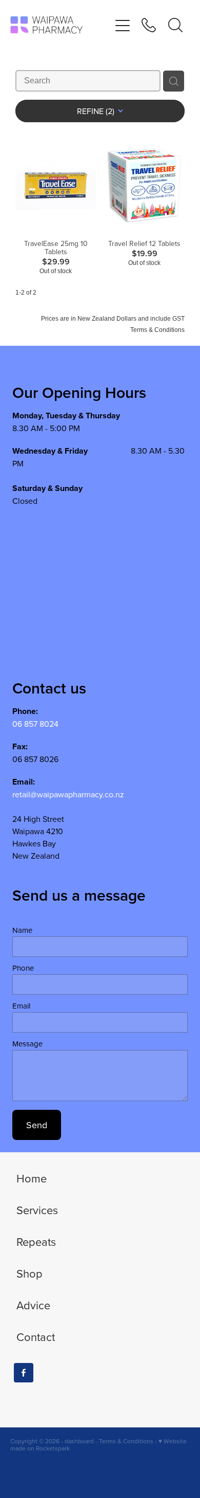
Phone (23, 968)
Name (22, 930)
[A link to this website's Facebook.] (23, 1372)
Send (36, 1125)
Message (27, 1043)
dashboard (79, 1441)
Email (21, 1006)
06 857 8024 (35, 723)
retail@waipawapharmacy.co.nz (68, 794)
